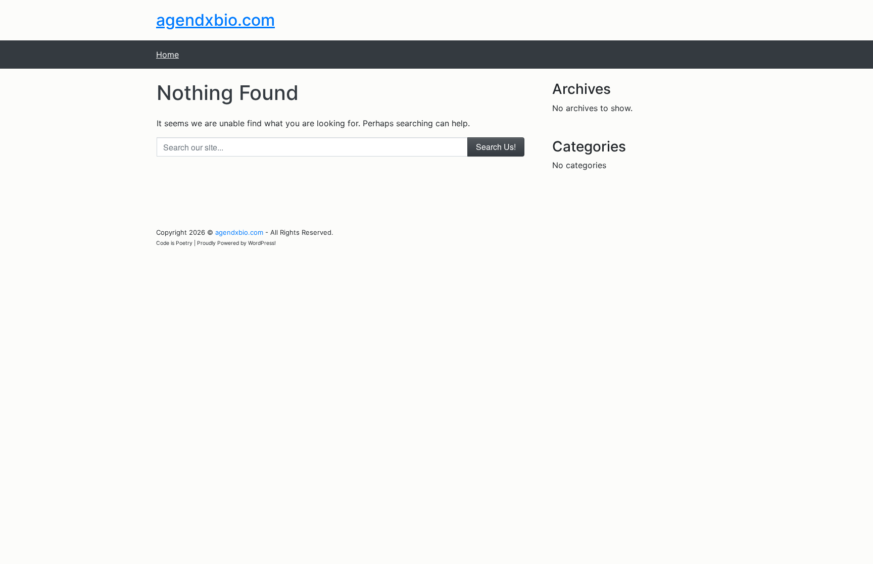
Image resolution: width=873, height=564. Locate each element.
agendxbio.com (215, 20)
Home (167, 54)
